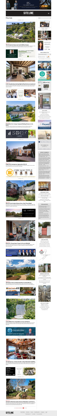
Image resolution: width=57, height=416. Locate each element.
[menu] (48, 13)
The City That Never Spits (44, 308)
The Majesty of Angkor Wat (44, 305)
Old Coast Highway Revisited (44, 242)
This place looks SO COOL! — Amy (43, 165)
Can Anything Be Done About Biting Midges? (44, 277)
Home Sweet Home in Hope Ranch (44, 115)
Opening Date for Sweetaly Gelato (44, 199)
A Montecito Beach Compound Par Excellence (44, 116)
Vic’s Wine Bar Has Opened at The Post (44, 193)
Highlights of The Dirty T (44, 304)
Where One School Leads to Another (45, 243)
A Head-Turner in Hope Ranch (44, 114)
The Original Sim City (45, 309)
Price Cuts (8, 163)
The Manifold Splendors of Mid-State (44, 244)
